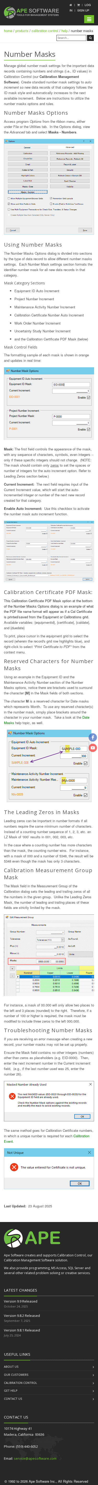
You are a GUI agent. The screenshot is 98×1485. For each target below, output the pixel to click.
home (8, 30)
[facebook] (93, 737)
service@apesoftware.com (35, 1458)
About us (11, 1366)
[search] (90, 38)
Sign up (83, 10)
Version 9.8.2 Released (22, 1315)
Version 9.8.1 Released (22, 1330)
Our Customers (16, 1375)
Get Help (11, 1390)
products (21, 30)
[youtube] (93, 748)
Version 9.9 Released (20, 1301)
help (64, 30)
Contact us (13, 1399)
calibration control (45, 30)
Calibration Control (20, 1383)
